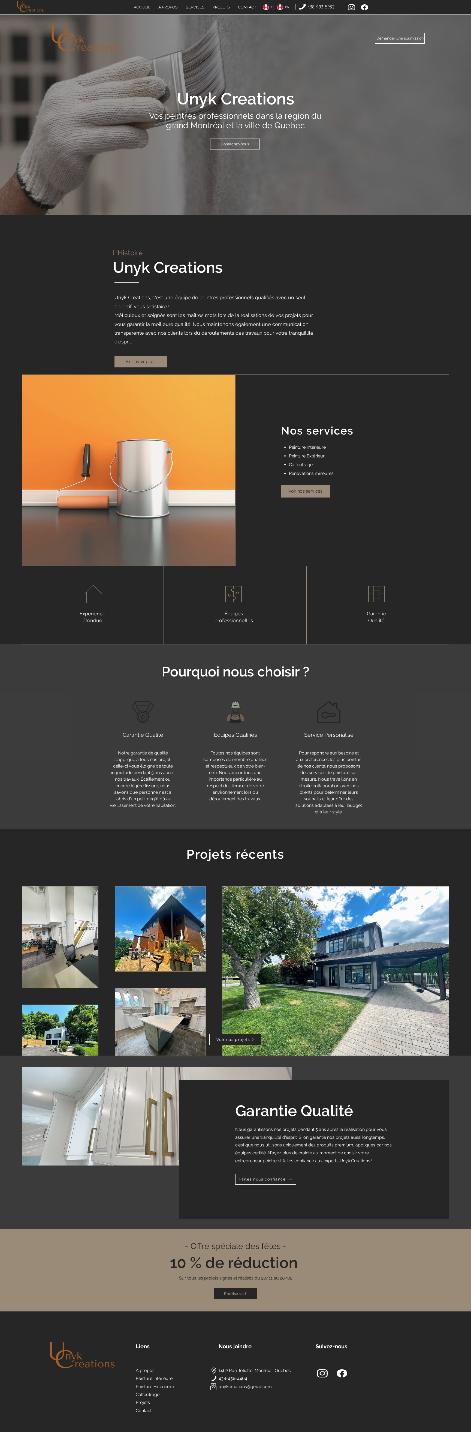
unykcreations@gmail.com (245, 1386)
